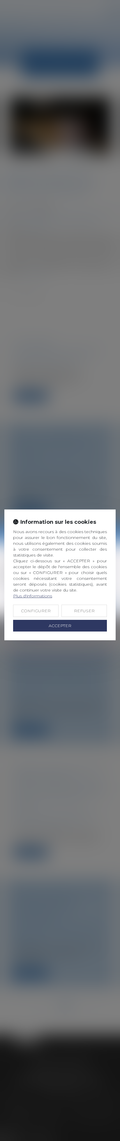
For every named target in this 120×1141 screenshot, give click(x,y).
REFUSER (84, 610)
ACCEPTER (60, 625)
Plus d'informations (32, 596)
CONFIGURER (36, 610)
